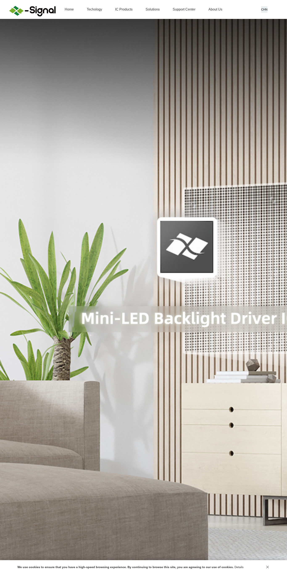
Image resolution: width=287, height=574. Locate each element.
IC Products (124, 9)
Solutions (153, 9)
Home (69, 9)
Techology (94, 9)
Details (239, 567)
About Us (215, 9)
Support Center (184, 9)
